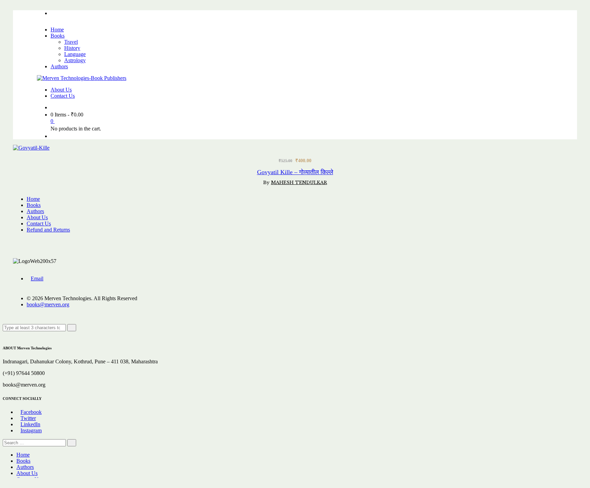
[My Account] (53, 136)
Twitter (28, 418)
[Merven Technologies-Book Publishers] (81, 78)
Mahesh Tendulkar (299, 182)
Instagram (31, 430)
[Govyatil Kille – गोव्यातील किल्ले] (34, 148)
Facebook (31, 412)
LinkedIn (30, 424)
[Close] (5, 334)
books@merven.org (48, 304)
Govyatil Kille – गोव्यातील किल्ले (295, 172)
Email (37, 278)
